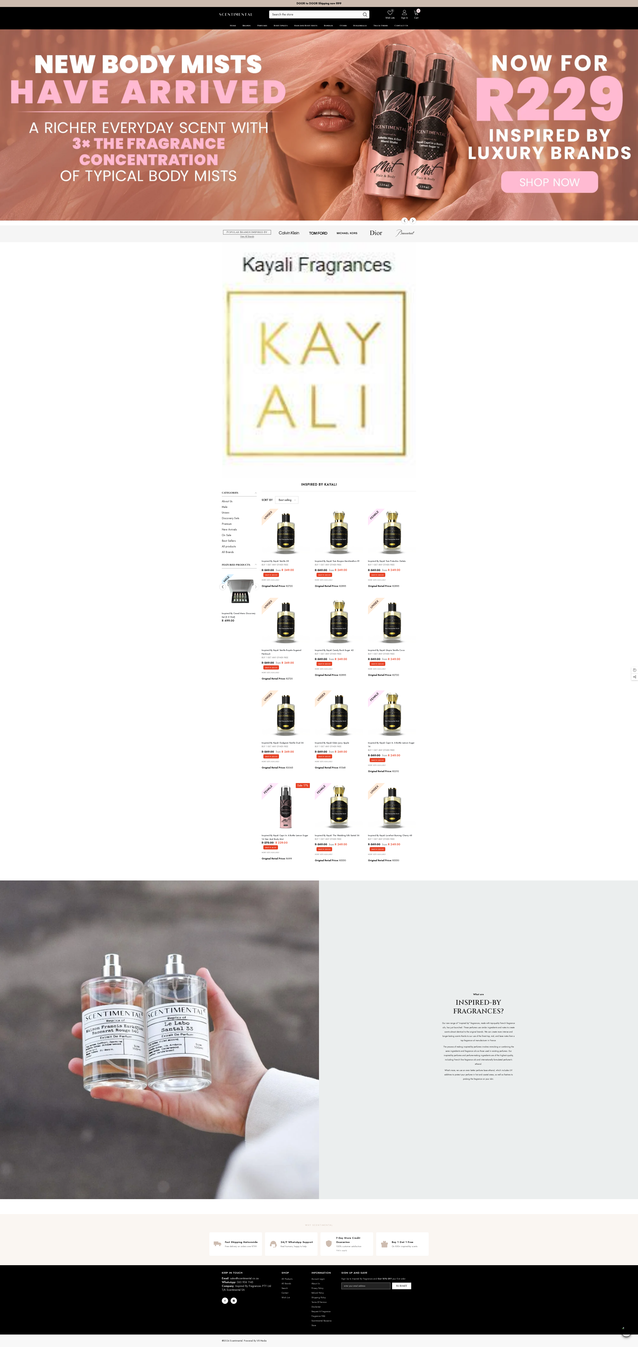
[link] (159, 1039)
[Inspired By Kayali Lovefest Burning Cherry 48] (392, 807)
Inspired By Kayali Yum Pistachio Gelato (387, 561)
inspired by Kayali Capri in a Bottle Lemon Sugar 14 (391, 744)
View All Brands (247, 236)
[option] (319, 3)
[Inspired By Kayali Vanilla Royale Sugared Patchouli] (286, 622)
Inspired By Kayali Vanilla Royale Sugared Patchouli (281, 652)
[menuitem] (239, 501)
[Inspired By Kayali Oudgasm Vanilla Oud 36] (286, 714)
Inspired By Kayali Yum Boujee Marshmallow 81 (337, 561)
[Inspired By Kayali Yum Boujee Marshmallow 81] (339, 533)
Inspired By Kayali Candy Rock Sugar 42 (334, 650)
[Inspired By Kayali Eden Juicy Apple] (339, 714)
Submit (401, 1286)
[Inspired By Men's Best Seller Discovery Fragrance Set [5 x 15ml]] (251, 591)
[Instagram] (234, 1301)
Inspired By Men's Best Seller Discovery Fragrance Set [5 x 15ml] (251, 615)
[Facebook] (225, 1301)
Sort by (267, 500)
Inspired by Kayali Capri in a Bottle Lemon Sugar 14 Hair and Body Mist (285, 837)
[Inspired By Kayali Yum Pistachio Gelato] (392, 533)
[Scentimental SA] (319, 125)
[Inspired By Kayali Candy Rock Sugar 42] (339, 622)
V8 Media (261, 1340)
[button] (404, 220)
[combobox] (315, 14)
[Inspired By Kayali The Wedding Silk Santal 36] (339, 807)
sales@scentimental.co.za (244, 1278)
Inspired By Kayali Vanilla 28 (275, 561)
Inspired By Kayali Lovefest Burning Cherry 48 (390, 835)
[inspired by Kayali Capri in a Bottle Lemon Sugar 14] (392, 714)
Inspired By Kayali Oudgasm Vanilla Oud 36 (283, 742)
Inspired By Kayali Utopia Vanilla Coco (386, 650)
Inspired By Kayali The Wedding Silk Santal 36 (337, 835)
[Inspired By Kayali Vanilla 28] (286, 533)
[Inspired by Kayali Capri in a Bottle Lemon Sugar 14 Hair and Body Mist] (286, 807)
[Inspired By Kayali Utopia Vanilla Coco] (392, 622)
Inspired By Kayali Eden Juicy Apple (332, 742)
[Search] (319, 14)
